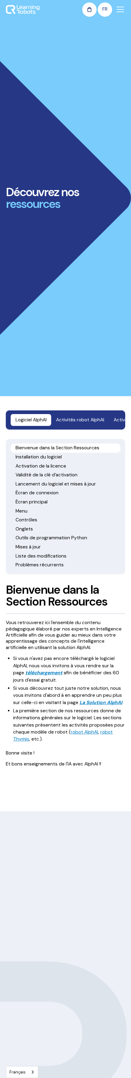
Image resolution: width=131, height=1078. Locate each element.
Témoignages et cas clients (95, 955)
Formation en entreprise (30, 955)
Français (17, 1072)
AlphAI (12, 1024)
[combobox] (22, 1072)
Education (16, 944)
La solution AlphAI (86, 1013)
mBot (11, 1046)
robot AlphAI (84, 732)
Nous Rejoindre (83, 987)
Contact (76, 1035)
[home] (23, 9)
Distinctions (80, 977)
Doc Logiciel (18, 1013)
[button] (89, 9)
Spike (11, 1056)
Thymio (13, 1035)
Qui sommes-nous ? (88, 944)
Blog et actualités (85, 966)
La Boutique (80, 1024)
